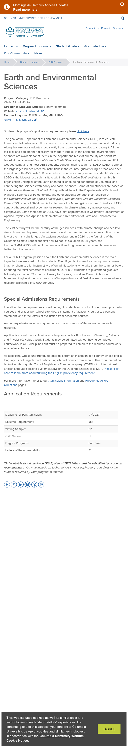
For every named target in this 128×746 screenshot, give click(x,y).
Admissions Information (63, 380)
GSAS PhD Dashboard (18, 119)
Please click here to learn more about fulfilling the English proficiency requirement (61, 371)
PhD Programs (55, 62)
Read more (21, 9)
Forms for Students (112, 28)
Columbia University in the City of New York (33, 18)
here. (34, 9)
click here (83, 131)
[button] (122, 4)
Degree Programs (29, 62)
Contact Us (92, 28)
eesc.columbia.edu (28, 111)
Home (7, 62)
